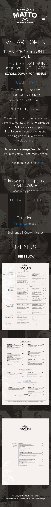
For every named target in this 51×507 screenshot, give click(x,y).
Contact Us (21, 224)
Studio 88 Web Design (35, 498)
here (40, 163)
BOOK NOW (25, 82)
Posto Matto (33, 496)
